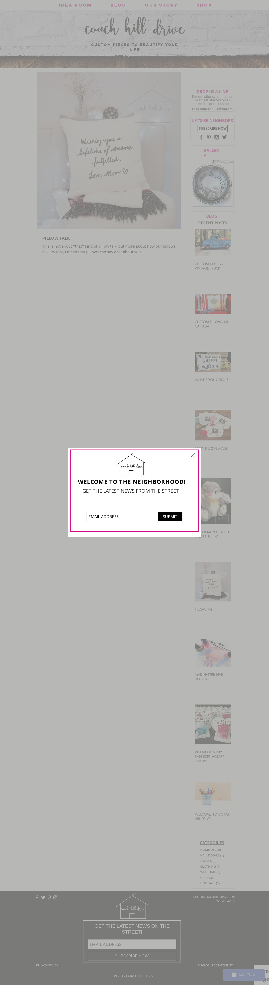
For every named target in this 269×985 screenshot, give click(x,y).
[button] (193, 455)
